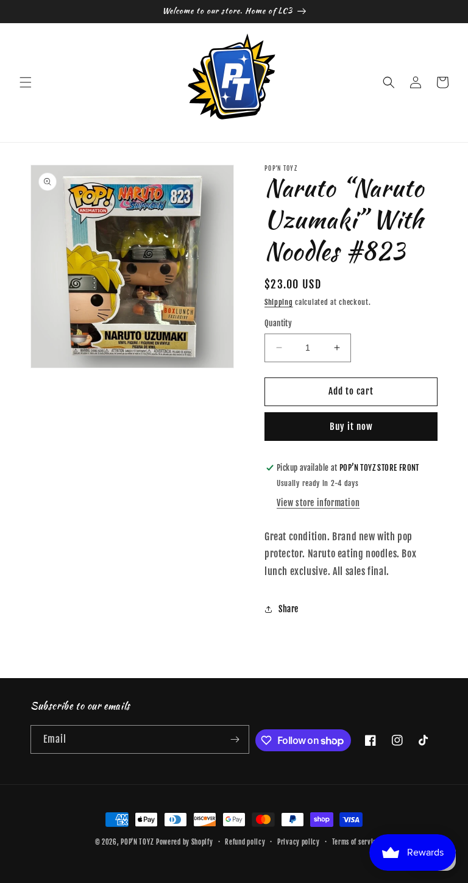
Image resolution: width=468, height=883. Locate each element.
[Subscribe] (235, 739)
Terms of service (356, 842)
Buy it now (351, 426)
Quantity (278, 323)
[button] (25, 82)
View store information (318, 503)
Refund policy (245, 842)
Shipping (278, 302)
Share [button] (288, 609)
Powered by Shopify (184, 842)
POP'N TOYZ (137, 842)
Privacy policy (298, 842)
